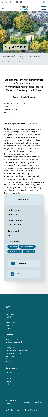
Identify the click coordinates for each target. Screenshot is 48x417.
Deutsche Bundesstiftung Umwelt (22, 410)
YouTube (9, 387)
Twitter (8, 381)
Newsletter (38, 402)
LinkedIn (9, 373)
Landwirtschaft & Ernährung (17, 350)
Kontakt (27, 402)
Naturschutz (10, 356)
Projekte (9, 317)
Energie (9, 345)
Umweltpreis (10, 322)
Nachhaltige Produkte (14, 353)
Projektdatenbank (8, 56)
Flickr (8, 384)
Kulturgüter (10, 348)
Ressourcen (10, 359)
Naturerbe (10, 320)
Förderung (10, 314)
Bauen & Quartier (12, 339)
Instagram (10, 378)
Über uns (9, 325)
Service (8, 328)
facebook (9, 375)
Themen (9, 311)
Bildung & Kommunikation (16, 342)
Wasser (8, 361)
